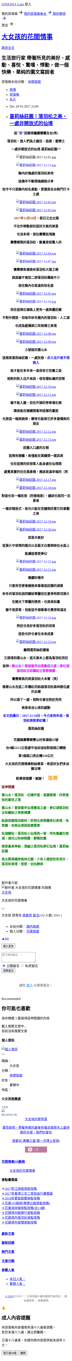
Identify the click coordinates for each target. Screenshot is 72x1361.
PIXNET (18, 1296)
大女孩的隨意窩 (36, 1119)
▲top (5, 938)
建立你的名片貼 (9, 1115)
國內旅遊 (32, 926)
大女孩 (6, 892)
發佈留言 (8, 970)
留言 (36, 915)
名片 (13, 99)
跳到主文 (8, 48)
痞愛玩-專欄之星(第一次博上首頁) (36, 1145)
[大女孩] (3, 1111)
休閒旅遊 (34, 81)
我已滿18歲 (9, 1353)
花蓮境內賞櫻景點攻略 (21, 1222)
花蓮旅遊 (32, 931)
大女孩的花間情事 (27, 36)
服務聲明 (43, 1300)
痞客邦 (27, 915)
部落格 (14, 94)
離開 (23, 1353)
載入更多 (8, 946)
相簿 (13, 89)
